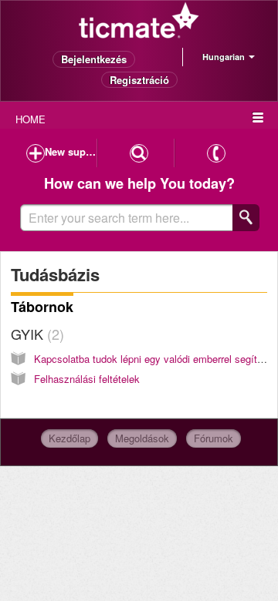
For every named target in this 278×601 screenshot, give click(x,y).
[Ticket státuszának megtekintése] (139, 153)
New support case (71, 151)
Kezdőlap (69, 438)
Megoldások (142, 438)
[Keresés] (245, 217)
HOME (30, 119)
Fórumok (213, 438)
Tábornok (42, 307)
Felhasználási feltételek (87, 378)
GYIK (35, 334)
